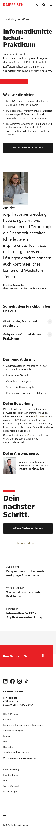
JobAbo (28, 435)
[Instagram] (19, 681)
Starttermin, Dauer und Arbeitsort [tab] (20, 323)
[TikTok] (26, 681)
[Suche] (44, 5)
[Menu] (51, 5)
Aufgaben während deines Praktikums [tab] (22, 336)
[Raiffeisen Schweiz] (13, 5)
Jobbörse (39, 416)
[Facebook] (12, 681)
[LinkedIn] (5, 681)
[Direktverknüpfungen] (38, 5)
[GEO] (42, 655)
